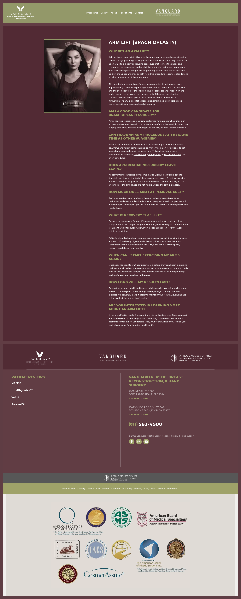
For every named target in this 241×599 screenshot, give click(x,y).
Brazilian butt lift (172, 154)
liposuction (140, 154)
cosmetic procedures (125, 104)
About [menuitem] (114, 13)
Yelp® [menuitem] (15, 397)
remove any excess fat (127, 101)
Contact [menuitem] (139, 13)
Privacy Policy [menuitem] (141, 488)
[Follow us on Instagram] (139, 441)
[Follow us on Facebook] (131, 441)
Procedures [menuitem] (92, 13)
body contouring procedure (140, 64)
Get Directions (138, 398)
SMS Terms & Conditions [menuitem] (164, 488)
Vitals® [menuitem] (16, 383)
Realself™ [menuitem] (18, 404)
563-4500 (145, 424)
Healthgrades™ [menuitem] (22, 390)
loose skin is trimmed (153, 101)
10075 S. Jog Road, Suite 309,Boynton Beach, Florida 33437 (149, 409)
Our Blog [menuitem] (127, 488)
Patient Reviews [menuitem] (28, 377)
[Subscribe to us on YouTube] (146, 441)
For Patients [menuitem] (126, 13)
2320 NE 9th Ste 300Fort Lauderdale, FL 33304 (146, 393)
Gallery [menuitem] (104, 13)
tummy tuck (154, 154)
